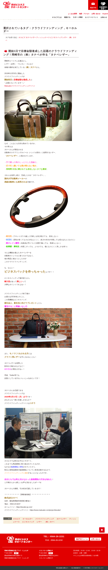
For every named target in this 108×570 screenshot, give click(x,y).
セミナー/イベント (91, 17)
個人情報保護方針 (76, 568)
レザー (65, 37)
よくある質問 (72, 14)
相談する (67, 17)
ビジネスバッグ (56, 37)
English (105, 14)
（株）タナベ (49, 522)
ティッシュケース (43, 37)
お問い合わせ (96, 14)
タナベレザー (31, 37)
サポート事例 (77, 17)
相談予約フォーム (82, 539)
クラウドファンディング (47, 28)
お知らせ (104, 17)
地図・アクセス (84, 14)
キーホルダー (28, 519)
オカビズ (22, 37)
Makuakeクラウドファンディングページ (19, 86)
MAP (16, 553)
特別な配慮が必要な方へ (62, 568)
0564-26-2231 (57, 536)
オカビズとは (57, 17)
